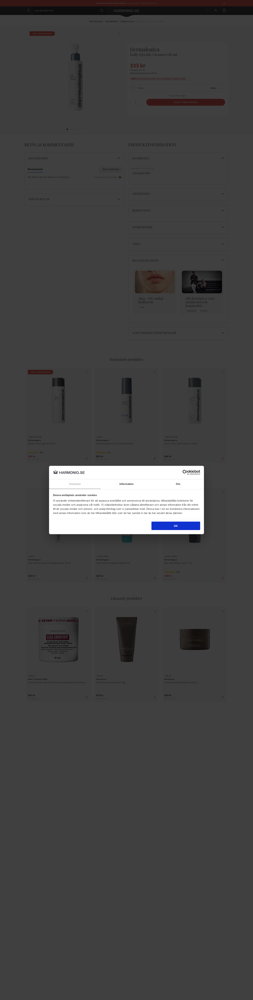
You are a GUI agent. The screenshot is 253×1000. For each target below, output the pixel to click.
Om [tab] (178, 483)
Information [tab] (126, 483)
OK (176, 525)
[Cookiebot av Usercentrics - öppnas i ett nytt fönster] (185, 472)
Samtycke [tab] (75, 483)
